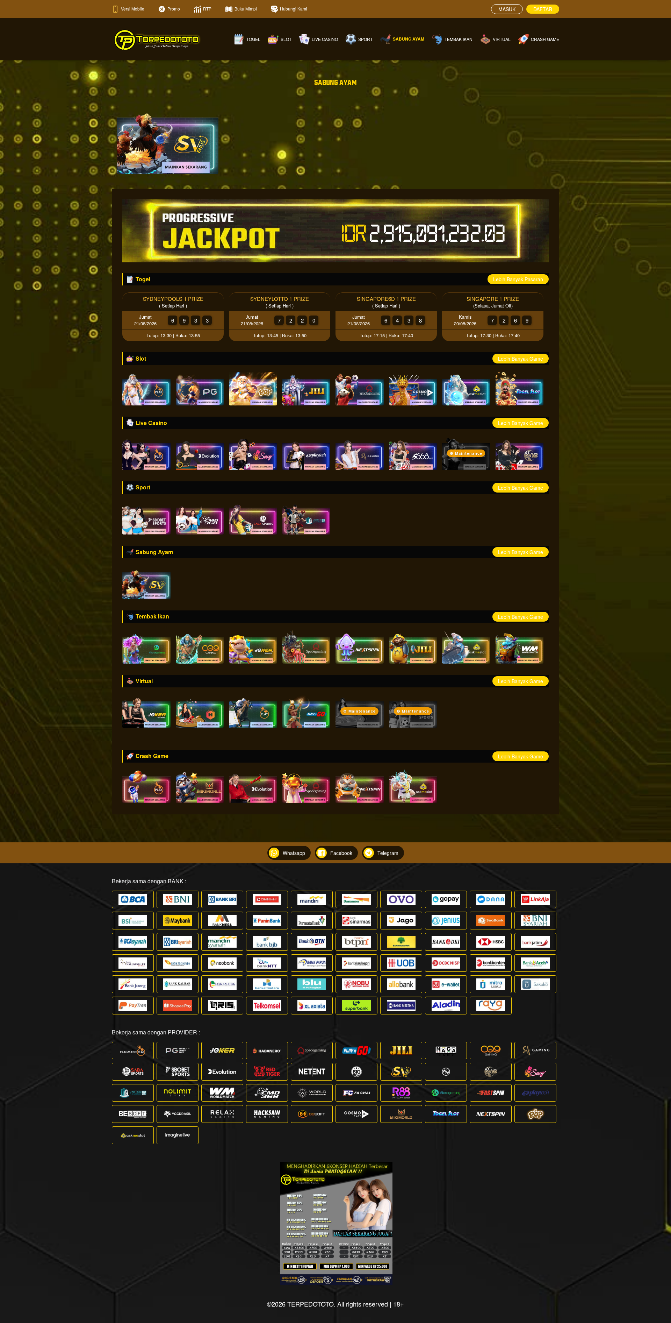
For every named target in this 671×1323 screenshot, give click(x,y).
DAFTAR (542, 9)
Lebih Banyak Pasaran (518, 279)
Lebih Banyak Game (520, 358)
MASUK (506, 9)
